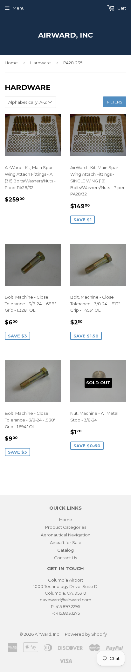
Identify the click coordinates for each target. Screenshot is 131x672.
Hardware (40, 62)
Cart (121, 8)
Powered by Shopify (86, 634)
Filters (114, 102)
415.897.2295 (68, 606)
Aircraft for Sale (65, 542)
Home (11, 62)
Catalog (65, 550)
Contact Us (65, 557)
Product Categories (65, 527)
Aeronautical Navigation (65, 534)
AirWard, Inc (65, 35)
